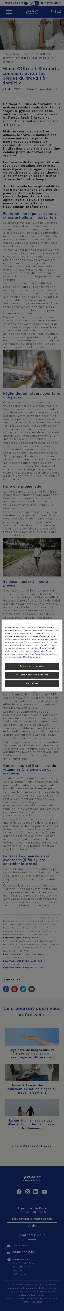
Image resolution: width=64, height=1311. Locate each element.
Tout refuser (32, 684)
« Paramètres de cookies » (45, 654)
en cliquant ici (36, 651)
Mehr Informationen (32, 657)
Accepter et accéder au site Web (32, 675)
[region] (32, 655)
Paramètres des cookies (32, 666)
